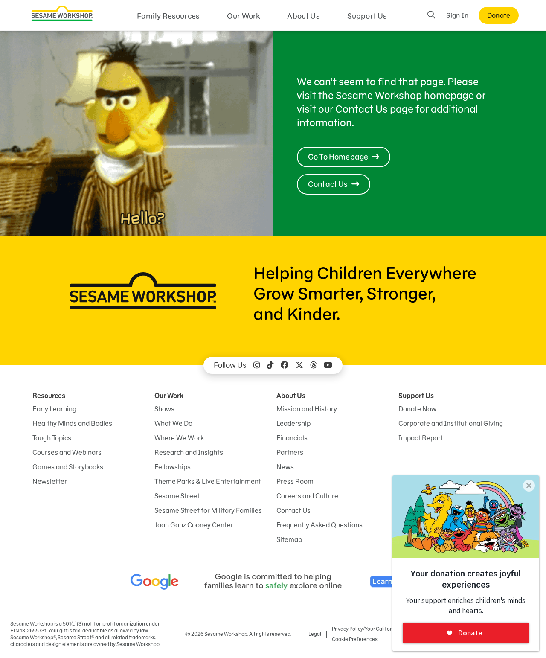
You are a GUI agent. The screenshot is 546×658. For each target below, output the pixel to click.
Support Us (367, 16)
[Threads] (313, 365)
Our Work (243, 16)
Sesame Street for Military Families (208, 510)
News (285, 467)
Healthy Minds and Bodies (72, 423)
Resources (48, 395)
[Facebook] (284, 365)
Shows (164, 409)
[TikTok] (270, 365)
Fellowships (172, 467)
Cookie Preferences (355, 639)
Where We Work (179, 438)
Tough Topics (51, 438)
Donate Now (417, 409)
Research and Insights (188, 452)
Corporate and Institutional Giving (450, 423)
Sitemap (289, 539)
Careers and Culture (307, 496)
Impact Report (420, 438)
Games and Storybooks (67, 467)
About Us (303, 16)
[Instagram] (256, 365)
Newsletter (49, 481)
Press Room (295, 481)
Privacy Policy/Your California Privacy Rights (382, 629)
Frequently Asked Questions (319, 525)
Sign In (457, 15)
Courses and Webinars (67, 452)
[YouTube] (328, 365)
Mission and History (306, 409)
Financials (292, 438)
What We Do (173, 423)
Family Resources (168, 16)
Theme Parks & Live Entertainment (207, 481)
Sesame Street (177, 496)
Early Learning (54, 409)
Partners (289, 452)
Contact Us (293, 510)
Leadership (293, 423)
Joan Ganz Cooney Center (193, 525)
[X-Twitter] (299, 365)
